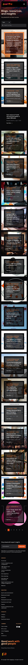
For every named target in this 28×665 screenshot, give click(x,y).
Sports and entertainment (7, 592)
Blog (2, 633)
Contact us (3, 635)
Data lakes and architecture (4, 579)
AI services (3, 560)
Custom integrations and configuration (7, 564)
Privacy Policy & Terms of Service (7, 648)
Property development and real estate (7, 607)
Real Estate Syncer (5, 619)
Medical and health (5, 595)
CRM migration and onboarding (5, 567)
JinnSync (3, 614)
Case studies (4, 626)
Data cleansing (4, 576)
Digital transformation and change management (7, 583)
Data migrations (5, 573)
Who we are (4, 628)
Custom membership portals (6, 571)
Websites (3, 585)
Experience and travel (6, 602)
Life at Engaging (5, 631)
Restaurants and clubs (6, 599)
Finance (3, 604)
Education (3, 597)
